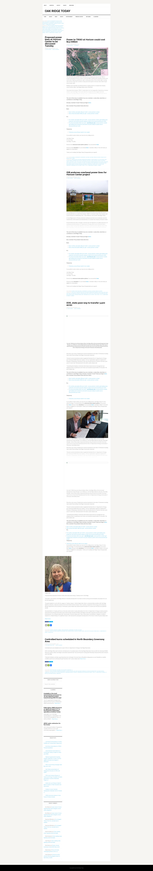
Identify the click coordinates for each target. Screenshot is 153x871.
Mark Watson (96, 293)
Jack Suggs (101, 161)
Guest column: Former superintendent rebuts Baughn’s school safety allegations (52, 808)
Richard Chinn (101, 164)
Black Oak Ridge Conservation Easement (83, 159)
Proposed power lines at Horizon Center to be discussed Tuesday (53, 41)
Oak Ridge (87, 157)
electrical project (97, 160)
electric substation (82, 160)
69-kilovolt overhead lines (77, 292)
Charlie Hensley (94, 159)
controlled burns (69, 671)
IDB (98, 161)
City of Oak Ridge (101, 159)
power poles (89, 164)
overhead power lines (79, 294)
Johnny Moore (47, 29)
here (98, 144)
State (43, 24)
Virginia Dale (50, 632)
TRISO (96, 294)
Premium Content (97, 157)
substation (68, 165)
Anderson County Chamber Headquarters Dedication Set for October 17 (53, 791)
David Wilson (100, 292)
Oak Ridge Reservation (60, 672)
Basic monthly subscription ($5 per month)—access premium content (84, 112)
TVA (86, 165)
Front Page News (78, 291)
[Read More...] (58, 703)
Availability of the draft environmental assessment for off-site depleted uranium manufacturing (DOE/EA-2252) (52, 696)
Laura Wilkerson (54, 29)
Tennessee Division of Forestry (71, 672)
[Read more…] (48, 618)
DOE (77, 160)
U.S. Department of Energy (92, 165)
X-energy (99, 165)
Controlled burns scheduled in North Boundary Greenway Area (74, 640)
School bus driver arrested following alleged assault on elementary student (52, 856)
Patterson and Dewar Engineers (81, 164)
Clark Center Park (51, 26)
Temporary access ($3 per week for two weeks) (79, 132)
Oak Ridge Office (53, 672)
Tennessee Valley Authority (76, 165)
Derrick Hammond (73, 160)
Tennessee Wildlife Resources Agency (84, 672)
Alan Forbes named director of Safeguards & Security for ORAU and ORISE (52, 771)
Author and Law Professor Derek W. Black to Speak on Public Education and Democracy (52, 785)
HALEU (75, 161)
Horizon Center (94, 161)
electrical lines (90, 160)
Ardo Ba (73, 159)
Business (73, 157)
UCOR (60, 32)
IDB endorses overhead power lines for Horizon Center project (86, 173)
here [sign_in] (90, 102)
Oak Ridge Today (57, 11)
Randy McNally (61, 30)
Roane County (103, 157)
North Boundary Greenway (80, 671)
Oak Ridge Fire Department (91, 671)
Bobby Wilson (45, 26)
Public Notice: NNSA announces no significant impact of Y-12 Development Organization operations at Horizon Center (53, 710)
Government (77, 157)
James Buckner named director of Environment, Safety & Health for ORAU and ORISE (52, 752)
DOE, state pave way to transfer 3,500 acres (85, 304)
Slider (73, 158)
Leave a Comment (77, 178)
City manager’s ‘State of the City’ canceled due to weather (52, 821)
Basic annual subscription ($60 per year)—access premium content (83, 113)
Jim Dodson (106, 161)
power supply (95, 164)
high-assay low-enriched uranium (84, 161)
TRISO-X (83, 165)
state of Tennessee (46, 31)
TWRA (47, 32)
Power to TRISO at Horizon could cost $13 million (85, 40)
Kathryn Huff (91, 293)
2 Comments (76, 45)
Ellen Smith (71, 161)
